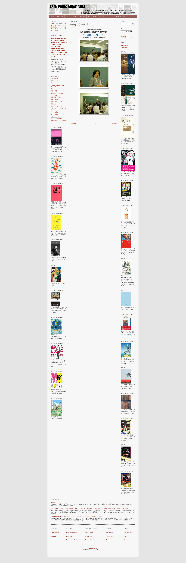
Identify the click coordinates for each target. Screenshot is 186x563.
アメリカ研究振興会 (56, 118)
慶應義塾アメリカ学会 (57, 102)
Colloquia (53, 104)
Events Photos (110, 536)
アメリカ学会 (54, 112)
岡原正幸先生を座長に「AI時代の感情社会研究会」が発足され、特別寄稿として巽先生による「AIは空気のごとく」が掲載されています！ (90, 509)
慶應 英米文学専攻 (56, 97)
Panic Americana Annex (57, 89)
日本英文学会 (54, 114)
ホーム (94, 123)
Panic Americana (128, 540)
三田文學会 (54, 95)
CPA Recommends (71, 532)
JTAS (52, 116)
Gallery (75, 16)
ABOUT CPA (93, 548)
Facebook (124, 47)
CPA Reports (70, 536)
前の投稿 (114, 123)
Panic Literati (54, 83)
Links (109, 16)
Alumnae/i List (55, 540)
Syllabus (53, 536)
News (52, 16)
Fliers (107, 540)
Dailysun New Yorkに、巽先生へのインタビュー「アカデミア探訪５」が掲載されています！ (77, 516)
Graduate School (119, 16)
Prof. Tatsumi (92, 16)
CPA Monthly (54, 78)
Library (68, 16)
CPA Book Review (56, 81)
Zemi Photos (109, 532)
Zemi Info (60, 16)
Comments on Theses (91, 540)
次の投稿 (73, 123)
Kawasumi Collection (72, 540)
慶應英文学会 (54, 99)
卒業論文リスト (55, 502)
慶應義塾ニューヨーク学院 (58, 120)
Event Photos (79, 26)
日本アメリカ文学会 (56, 106)
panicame (102, 16)
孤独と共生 (54, 91)
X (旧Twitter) (124, 45)
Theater (82, 16)
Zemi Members (55, 532)
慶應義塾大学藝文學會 (57, 93)
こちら (55, 30)
